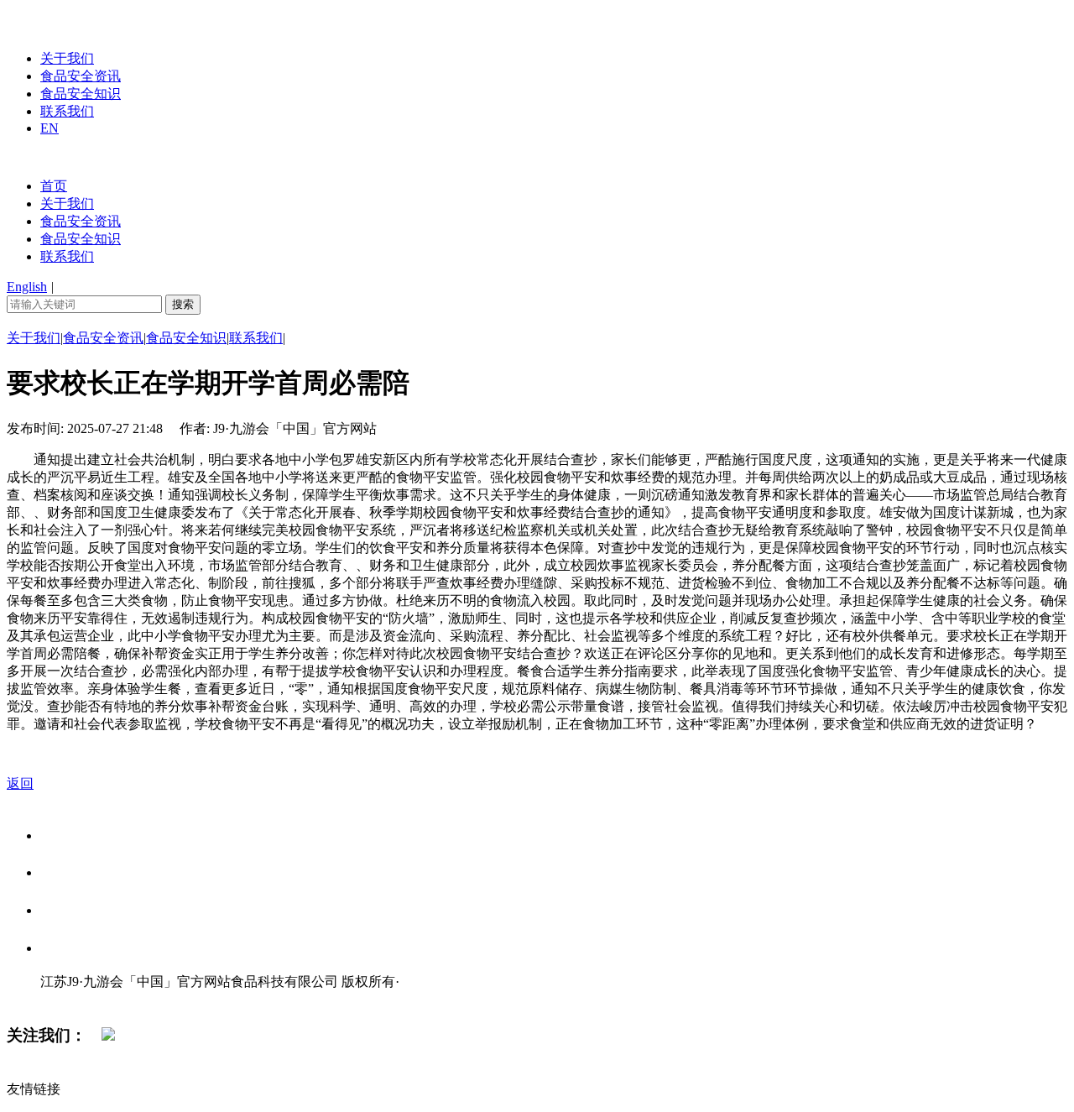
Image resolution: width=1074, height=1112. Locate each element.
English (27, 286)
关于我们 (67, 58)
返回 (20, 783)
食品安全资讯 (80, 76)
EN (49, 128)
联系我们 (67, 111)
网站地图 (74, 999)
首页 (53, 186)
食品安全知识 (80, 93)
